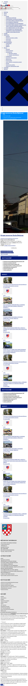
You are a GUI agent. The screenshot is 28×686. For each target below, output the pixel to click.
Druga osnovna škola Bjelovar (12, 235)
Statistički (4, 671)
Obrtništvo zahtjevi (13, 53)
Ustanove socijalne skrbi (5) (9, 262)
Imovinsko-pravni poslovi (11, 57)
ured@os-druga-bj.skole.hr (10, 245)
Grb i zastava (3, 605)
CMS (21, 613)
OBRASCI (8, 46)
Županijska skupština (5, 559)
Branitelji (8, 49)
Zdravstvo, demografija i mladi (12, 66)
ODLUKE (7, 44)
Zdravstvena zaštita (10, 64)
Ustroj (5, 15)
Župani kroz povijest (5, 600)
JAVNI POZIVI (6, 35)
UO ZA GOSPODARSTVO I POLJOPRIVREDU (14, 23)
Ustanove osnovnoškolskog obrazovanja (12, 117)
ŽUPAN (7, 16)
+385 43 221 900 (8, 551)
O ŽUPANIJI (6, 67)
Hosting (24, 613)
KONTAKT (6, 69)
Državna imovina (9, 50)
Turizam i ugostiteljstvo (14, 54)
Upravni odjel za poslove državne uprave (9, 575)
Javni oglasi (8, 40)
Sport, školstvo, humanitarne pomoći (14, 62)
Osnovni (4, 622)
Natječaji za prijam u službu (12, 37)
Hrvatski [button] (6, 1)
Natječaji (8, 36)
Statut (2, 603)
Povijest (2, 599)
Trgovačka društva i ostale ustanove (8, 586)
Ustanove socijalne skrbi (6, 583)
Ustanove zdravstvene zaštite (7, 585)
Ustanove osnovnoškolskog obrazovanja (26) (13, 261)
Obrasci (5, 47)
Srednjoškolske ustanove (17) (10, 267)
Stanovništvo (3, 598)
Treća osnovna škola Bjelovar (7, 252)
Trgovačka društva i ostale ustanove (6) (12, 265)
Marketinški (4, 677)
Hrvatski (5, 3)
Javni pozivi (8, 39)
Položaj (2, 596)
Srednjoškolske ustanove (6, 588)
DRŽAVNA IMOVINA (8, 42)
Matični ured (3, 610)
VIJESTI (5, 13)
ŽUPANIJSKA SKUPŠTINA (11, 17)
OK (1, 684)
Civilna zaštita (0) (7, 270)
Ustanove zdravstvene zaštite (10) (11, 264)
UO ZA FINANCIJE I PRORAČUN (12, 22)
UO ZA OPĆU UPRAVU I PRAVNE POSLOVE (14, 20)
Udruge (7, 63)
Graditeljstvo (9, 56)
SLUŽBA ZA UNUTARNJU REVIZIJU (13, 32)
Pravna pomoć (9, 60)
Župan (2, 558)
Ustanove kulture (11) (8, 268)
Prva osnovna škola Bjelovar (7, 251)
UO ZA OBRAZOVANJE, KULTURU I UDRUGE (15, 27)
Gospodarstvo (9, 52)
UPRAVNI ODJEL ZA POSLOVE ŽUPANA (14, 19)
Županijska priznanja (5, 606)
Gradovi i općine (4, 602)
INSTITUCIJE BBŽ (6, 115)
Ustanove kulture (4, 589)
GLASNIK (5, 33)
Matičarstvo (8, 59)
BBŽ (4, 114)
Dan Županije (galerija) (5, 607)
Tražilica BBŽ (3, 8)
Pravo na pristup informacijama (7, 609)
